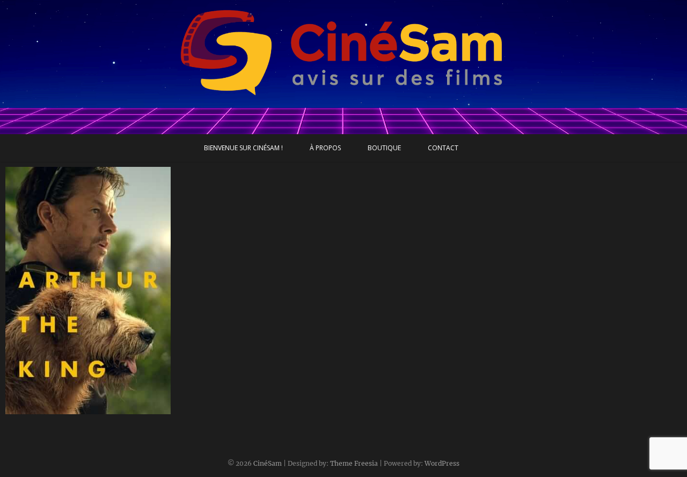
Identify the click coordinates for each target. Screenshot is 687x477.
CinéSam (267, 463)
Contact (443, 147)
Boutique (384, 147)
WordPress (442, 463)
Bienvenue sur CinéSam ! (243, 147)
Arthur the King (46, 408)
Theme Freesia (354, 463)
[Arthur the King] (88, 290)
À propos (325, 147)
